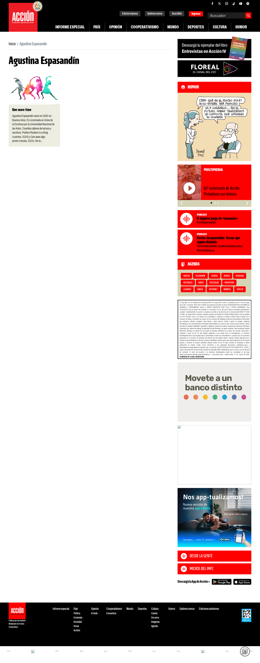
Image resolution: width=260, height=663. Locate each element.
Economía (78, 617)
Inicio (12, 44)
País (96, 27)
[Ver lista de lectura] (245, 651)
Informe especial (70, 27)
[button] (211, 203)
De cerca (155, 617)
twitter (219, 3)
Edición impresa (130, 13)
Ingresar (196, 13)
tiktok (233, 3)
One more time (21, 110)
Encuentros (111, 613)
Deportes (196, 27)
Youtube (240, 3)
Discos (240, 289)
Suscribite (177, 13)
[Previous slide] (182, 454)
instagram (226, 3)
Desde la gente (201, 556)
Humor (241, 27)
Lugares (187, 289)
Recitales (187, 283)
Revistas (240, 276)
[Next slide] (247, 454)
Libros (200, 289)
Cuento (154, 613)
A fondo (94, 613)
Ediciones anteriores (209, 609)
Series (227, 276)
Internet (213, 289)
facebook (212, 3)
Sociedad (78, 622)
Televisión (200, 276)
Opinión (115, 27)
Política (77, 613)
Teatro (214, 276)
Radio (201, 283)
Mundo (173, 27)
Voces (76, 626)
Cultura (220, 27)
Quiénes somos (154, 13)
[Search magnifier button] (248, 15)
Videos (186, 276)
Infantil (227, 289)
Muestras (229, 283)
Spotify (248, 3)
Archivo (77, 630)
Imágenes (155, 622)
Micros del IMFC (201, 568)
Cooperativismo (145, 27)
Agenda (154, 626)
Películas (214, 283)
